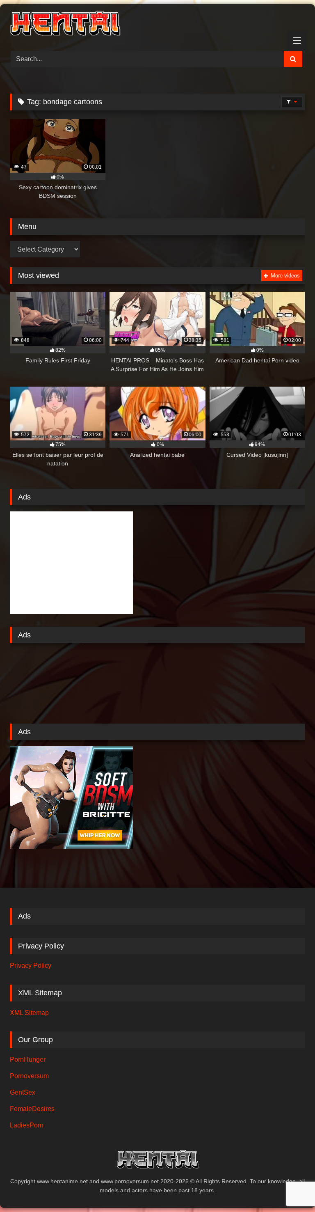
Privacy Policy (30, 965)
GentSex (22, 1092)
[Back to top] (290, 1188)
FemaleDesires (32, 1108)
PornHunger (28, 1059)
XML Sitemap (29, 1012)
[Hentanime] (157, 25)
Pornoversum (29, 1075)
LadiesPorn (26, 1125)
